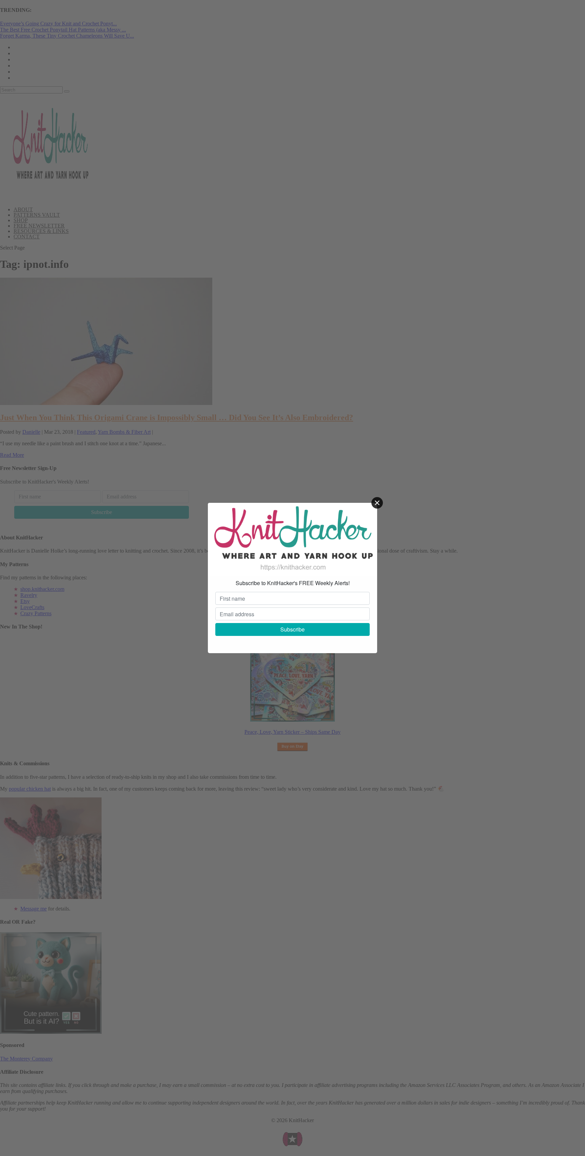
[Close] (377, 503)
